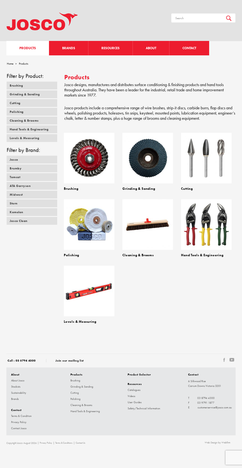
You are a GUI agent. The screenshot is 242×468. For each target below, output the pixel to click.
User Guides (135, 402)
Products (27, 48)
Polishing (17, 112)
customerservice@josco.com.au (215, 407)
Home (10, 63)
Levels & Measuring (24, 138)
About (151, 48)
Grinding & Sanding (25, 94)
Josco (14, 159)
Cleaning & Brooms (24, 120)
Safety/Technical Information (144, 408)
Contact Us (80, 443)
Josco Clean (18, 221)
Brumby (16, 168)
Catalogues (134, 390)
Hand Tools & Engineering (29, 129)
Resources (110, 48)
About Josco (17, 380)
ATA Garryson (20, 186)
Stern (13, 203)
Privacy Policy (18, 422)
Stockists (15, 386)
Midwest (16, 194)
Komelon (16, 212)
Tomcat (15, 177)
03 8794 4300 (25, 360)
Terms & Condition (21, 416)
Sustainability (18, 392)
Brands (68, 48)
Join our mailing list (70, 360)
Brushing (16, 85)
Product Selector (139, 374)
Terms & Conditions (64, 443)
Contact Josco (18, 428)
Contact (189, 48)
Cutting (15, 103)
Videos (131, 396)
